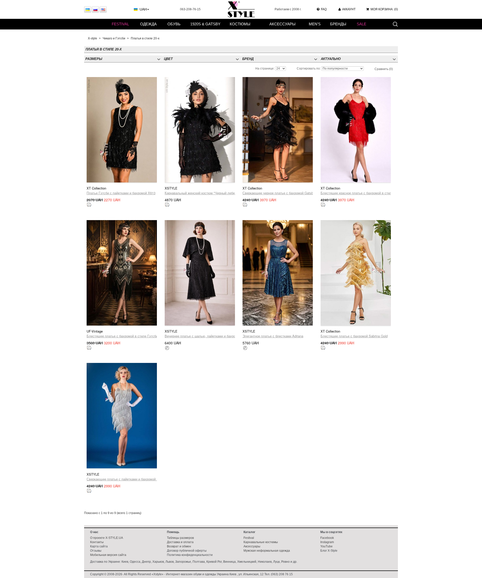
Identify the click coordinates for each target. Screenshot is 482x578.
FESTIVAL (120, 24)
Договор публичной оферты (187, 550)
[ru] (95, 9)
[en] (103, 9)
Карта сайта (99, 546)
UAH (143, 9)
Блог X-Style (328, 550)
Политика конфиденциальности (190, 555)
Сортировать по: (309, 68)
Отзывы (95, 550)
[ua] (87, 9)
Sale (361, 24)
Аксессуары (282, 24)
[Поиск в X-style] (395, 24)
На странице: (264, 68)
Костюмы (240, 24)
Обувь (173, 24)
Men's (315, 24)
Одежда (148, 24)
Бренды (338, 24)
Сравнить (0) (384, 69)
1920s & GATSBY (205, 24)
